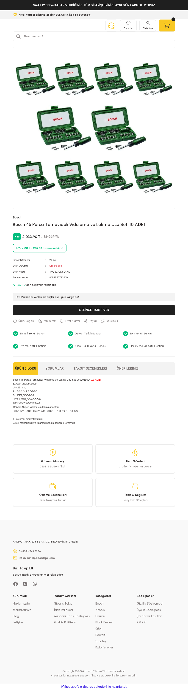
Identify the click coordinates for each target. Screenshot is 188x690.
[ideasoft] (70, 687)
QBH (98, 629)
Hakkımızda (21, 603)
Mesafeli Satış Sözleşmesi (72, 616)
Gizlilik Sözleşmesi (150, 603)
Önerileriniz (127, 368)
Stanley (100, 641)
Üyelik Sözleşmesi (149, 610)
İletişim (18, 622)
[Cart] (167, 25)
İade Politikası (63, 610)
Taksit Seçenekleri (90, 368)
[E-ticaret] (93, 687)
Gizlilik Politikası (65, 622)
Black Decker (104, 622)
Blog (16, 616)
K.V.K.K (141, 622)
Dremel (100, 616)
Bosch (99, 603)
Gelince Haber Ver (94, 310)
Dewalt (100, 635)
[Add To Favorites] (23, 321)
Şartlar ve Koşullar (149, 616)
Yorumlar (54, 368)
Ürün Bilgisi (25, 368)
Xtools (100, 610)
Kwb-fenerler (104, 647)
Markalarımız (22, 610)
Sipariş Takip (63, 603)
